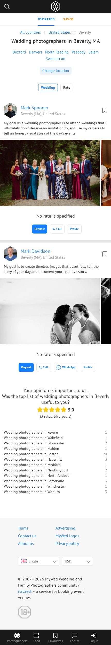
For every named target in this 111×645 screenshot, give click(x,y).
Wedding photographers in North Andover (37, 475)
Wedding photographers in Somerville (34, 481)
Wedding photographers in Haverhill (33, 459)
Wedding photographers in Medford (32, 464)
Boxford (19, 52)
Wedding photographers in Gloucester (34, 443)
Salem (94, 52)
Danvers (35, 52)
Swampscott (56, 58)
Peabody (78, 52)
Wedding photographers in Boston (31, 454)
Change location (55, 70)
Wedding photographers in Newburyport (36, 470)
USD (68, 561)
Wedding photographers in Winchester (34, 486)
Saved (68, 19)
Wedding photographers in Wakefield (33, 437)
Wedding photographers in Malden (31, 448)
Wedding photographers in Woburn (32, 491)
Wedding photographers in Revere (31, 432)
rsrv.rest (24, 591)
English (35, 561)
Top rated (46, 19)
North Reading (57, 52)
